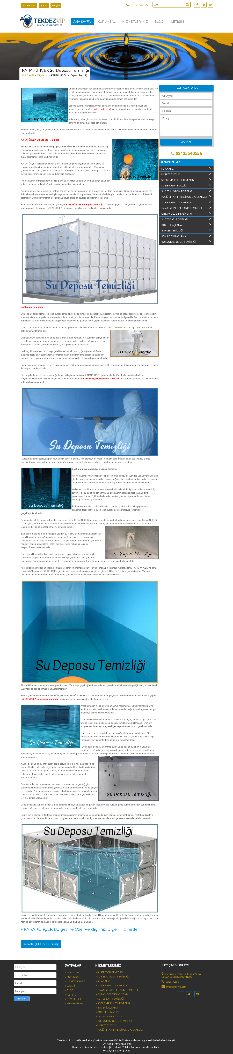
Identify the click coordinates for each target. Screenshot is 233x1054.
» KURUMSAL (72, 976)
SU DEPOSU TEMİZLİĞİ (174, 185)
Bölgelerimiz (43, 75)
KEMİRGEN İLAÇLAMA (173, 236)
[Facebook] (197, 4)
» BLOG (69, 990)
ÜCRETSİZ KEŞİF (170, 174)
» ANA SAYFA (72, 972)
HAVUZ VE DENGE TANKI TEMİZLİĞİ (181, 208)
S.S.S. (44, 5)
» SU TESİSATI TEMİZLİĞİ (110, 998)
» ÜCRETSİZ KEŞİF (106, 1025)
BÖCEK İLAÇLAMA (171, 225)
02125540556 (189, 153)
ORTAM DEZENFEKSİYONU (176, 213)
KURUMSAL (106, 21)
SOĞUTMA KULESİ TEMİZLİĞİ (177, 180)
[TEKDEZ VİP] (42, 21)
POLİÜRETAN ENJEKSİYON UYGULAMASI (184, 196)
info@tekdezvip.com (176, 986)
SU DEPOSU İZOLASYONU (176, 202)
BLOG (159, 21)
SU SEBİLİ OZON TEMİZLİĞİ (177, 191)
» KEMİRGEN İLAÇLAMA (109, 1016)
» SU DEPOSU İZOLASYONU (111, 985)
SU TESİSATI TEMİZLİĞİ (174, 219)
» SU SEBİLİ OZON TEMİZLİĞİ (112, 976)
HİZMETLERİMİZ (135, 21)
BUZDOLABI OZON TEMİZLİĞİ (178, 241)
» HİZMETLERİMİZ (75, 981)
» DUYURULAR (73, 999)
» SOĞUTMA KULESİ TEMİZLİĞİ (113, 1003)
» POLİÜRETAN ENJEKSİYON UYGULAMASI (119, 1029)
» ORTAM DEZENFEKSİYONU (112, 994)
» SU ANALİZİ (103, 981)
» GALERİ (70, 985)
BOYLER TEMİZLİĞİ (172, 230)
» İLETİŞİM (71, 994)
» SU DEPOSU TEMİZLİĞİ (109, 972)
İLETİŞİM (177, 21)
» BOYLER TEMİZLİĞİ (107, 1012)
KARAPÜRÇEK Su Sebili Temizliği (41, 944)
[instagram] (210, 4)
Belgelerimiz (29, 5)
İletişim (56, 5)
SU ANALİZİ (167, 168)
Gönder (21, 998)
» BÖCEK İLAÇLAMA (107, 1007)
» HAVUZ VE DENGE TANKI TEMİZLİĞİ (117, 989)
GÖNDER (186, 142)
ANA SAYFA (82, 21)
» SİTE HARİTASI (74, 1003)
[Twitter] (204, 4)
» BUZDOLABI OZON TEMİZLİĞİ (114, 1020)
